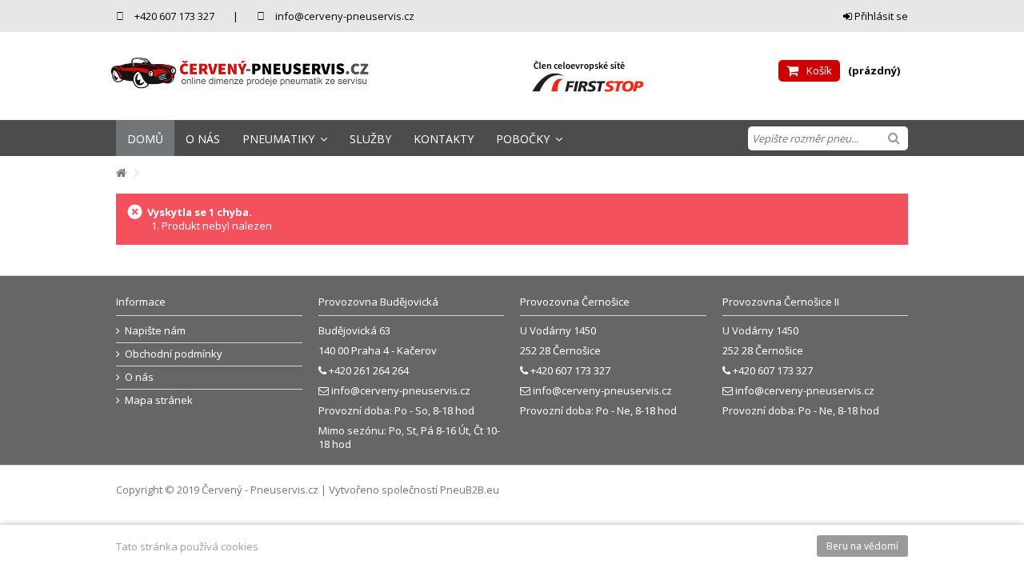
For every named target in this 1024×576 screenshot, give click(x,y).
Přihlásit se (880, 16)
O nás (139, 377)
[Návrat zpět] (121, 173)
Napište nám (155, 331)
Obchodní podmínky (173, 354)
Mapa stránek (159, 400)
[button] (284, 138)
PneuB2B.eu (469, 489)
